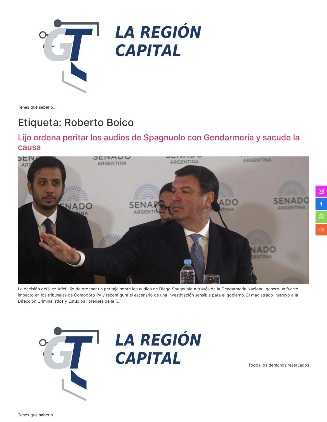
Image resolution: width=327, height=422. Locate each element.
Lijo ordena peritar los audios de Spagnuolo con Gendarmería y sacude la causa (159, 142)
